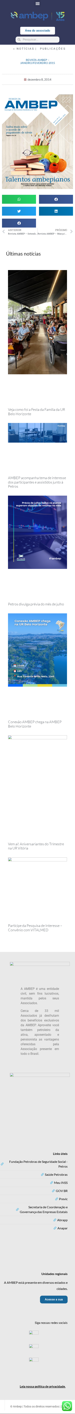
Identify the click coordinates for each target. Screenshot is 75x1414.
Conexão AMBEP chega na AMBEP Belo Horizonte (35, 724)
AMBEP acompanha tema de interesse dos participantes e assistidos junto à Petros (37, 482)
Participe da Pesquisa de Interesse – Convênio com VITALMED (35, 927)
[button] (37, 3)
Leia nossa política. (43, 1386)
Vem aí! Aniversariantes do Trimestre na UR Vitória (36, 846)
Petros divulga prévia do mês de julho (36, 604)
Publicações (53, 48)
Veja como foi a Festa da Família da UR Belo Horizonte (36, 411)
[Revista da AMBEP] (37, 188)
